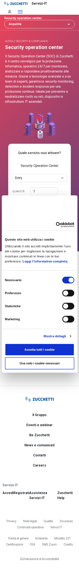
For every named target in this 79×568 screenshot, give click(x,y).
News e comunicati (39, 445)
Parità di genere (18, 538)
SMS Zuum (49, 544)
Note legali (30, 521)
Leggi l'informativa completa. (45, 261)
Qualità (48, 521)
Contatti (39, 455)
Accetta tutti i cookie (39, 349)
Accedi (8, 493)
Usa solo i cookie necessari (40, 363)
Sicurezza (66, 521)
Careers (39, 465)
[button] (39, 18)
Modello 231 (62, 538)
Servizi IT (56, 527)
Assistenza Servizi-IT (38, 495)
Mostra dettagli (55, 336)
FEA (32, 544)
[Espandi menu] (20, 11)
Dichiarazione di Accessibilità (39, 559)
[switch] (68, 293)
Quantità (18, 191)
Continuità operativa (30, 527)
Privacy (11, 521)
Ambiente (41, 538)
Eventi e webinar (39, 425)
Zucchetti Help (65, 495)
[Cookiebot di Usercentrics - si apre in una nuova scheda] (56, 224)
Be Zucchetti (39, 435)
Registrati (21, 493)
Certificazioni (14, 544)
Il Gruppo (39, 415)
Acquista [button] (15, 24)
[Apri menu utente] (9, 12)
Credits (68, 544)
